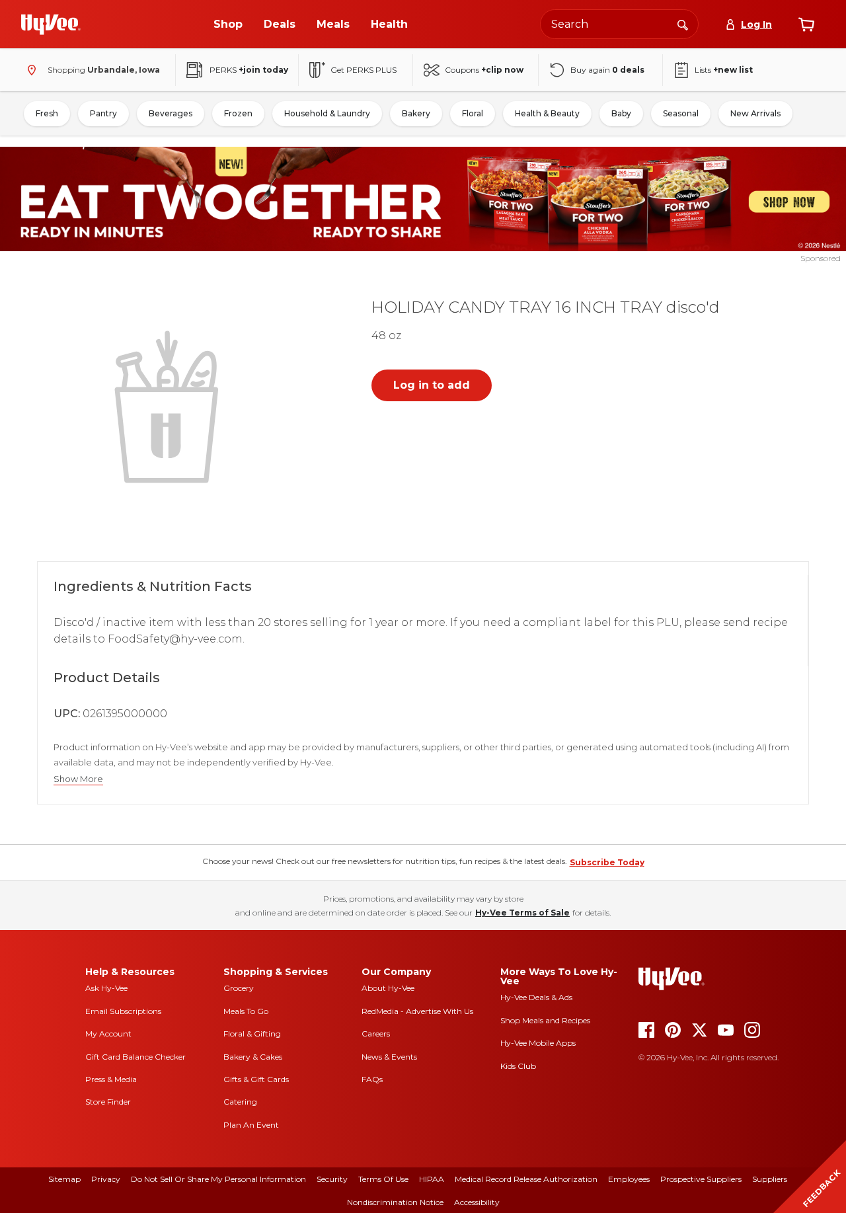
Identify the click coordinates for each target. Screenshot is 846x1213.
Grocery (238, 988)
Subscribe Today (607, 862)
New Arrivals (755, 113)
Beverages (170, 113)
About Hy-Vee (388, 988)
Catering (240, 1102)
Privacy (105, 1179)
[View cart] (806, 24)
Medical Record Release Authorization (526, 1179)
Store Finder (108, 1102)
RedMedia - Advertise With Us (417, 1011)
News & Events (389, 1057)
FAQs (372, 1079)
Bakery (416, 113)
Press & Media (111, 1079)
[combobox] (619, 24)
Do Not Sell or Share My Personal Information (218, 1179)
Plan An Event (251, 1125)
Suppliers (769, 1179)
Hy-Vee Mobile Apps (538, 1043)
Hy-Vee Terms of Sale (522, 913)
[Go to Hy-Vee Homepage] (51, 24)
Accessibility (477, 1202)
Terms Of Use (383, 1179)
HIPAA (431, 1179)
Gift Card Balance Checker (135, 1057)
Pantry (103, 113)
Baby (621, 113)
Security (332, 1179)
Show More (78, 779)
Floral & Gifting (252, 1033)
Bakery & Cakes (252, 1057)
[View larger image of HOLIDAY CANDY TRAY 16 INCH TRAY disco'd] (169, 405)
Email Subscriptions (123, 1011)
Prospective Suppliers (701, 1179)
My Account (108, 1033)
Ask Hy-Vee (106, 988)
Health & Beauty (547, 113)
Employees (629, 1179)
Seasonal (681, 113)
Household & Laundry (327, 113)
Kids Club (518, 1066)
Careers (376, 1033)
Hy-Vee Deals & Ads (536, 997)
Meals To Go (245, 1011)
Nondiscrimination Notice (395, 1202)
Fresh (47, 113)
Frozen (238, 113)
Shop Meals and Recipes (545, 1020)
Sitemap (64, 1179)
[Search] (683, 24)
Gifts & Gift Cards (256, 1079)
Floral (472, 113)
